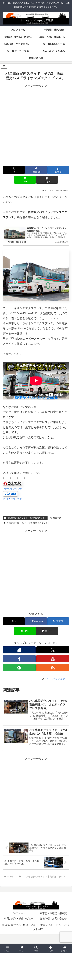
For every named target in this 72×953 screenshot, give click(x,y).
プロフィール (18, 913)
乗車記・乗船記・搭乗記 (53, 913)
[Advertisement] (36, 124)
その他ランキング (12, 488)
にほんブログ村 (12, 498)
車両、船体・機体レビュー (18, 918)
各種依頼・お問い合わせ (53, 918)
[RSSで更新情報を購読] (52, 667)
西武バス (57, 518)
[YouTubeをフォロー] (52, 658)
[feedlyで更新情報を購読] (19, 667)
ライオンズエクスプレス (36, 523)
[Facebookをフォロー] (19, 658)
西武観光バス (12, 523)
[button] (47, 180)
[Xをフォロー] (52, 649)
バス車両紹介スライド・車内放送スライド (26, 518)
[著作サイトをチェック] (19, 649)
